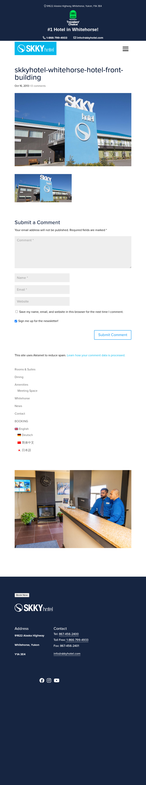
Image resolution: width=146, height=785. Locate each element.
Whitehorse (22, 398)
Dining (19, 377)
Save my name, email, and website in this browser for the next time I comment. (71, 312)
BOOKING (21, 421)
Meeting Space (27, 391)
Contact (20, 414)
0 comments (38, 85)
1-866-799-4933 (77, 640)
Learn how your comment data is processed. (96, 355)
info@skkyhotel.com (89, 37)
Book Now (22, 595)
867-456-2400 (69, 634)
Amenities (21, 385)
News (18, 406)
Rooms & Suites (25, 369)
